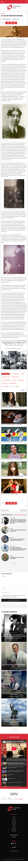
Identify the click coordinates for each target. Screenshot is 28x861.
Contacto (14, 847)
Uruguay (17, 386)
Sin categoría (12, 518)
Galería (14, 837)
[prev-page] (12, 729)
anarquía (22, 373)
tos (12, 386)
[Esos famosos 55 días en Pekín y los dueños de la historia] (5, 539)
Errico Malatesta (15, 376)
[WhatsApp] (15, 23)
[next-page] (15, 729)
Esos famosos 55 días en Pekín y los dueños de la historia (17, 540)
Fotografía (14, 828)
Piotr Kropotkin (12, 383)
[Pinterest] (12, 23)
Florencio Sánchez (6, 380)
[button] (2, 2)
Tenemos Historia (14, 835)
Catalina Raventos (6, 376)
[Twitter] (9, 23)
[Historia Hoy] (14, 7)
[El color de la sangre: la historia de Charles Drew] (5, 530)
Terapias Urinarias (5, 510)
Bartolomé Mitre (23, 510)
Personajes (14, 822)
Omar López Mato (7, 19)
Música (14, 817)
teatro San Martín (6, 386)
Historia (11, 537)
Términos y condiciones (14, 851)
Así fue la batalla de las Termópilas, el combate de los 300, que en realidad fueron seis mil (18, 549)
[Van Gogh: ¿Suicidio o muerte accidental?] (5, 557)
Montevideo (4, 383)
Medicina (3, 13)
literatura (14, 380)
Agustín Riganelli (14, 373)
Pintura (14, 819)
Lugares (14, 824)
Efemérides (14, 830)
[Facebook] (6, 23)
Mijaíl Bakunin (21, 380)
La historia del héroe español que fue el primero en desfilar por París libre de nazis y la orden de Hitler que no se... (18, 521)
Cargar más (13, 563)
